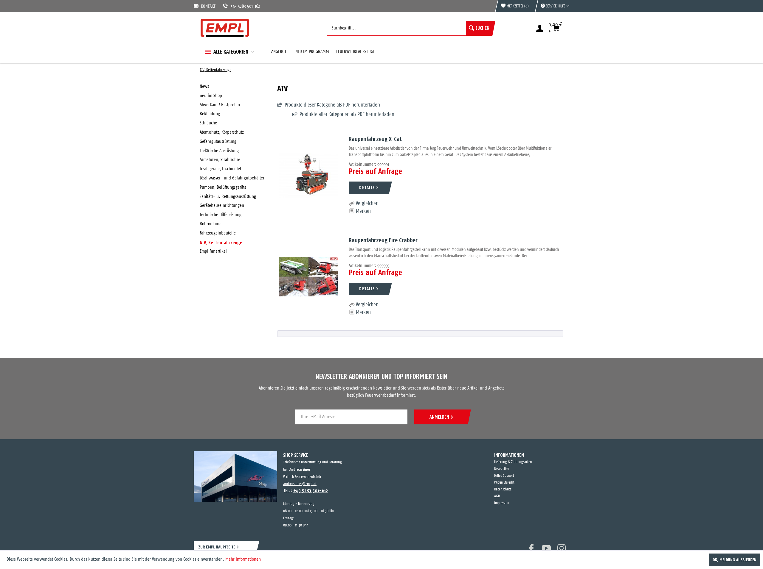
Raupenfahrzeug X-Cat (375, 138)
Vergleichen (367, 203)
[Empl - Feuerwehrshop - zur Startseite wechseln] (225, 28)
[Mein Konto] (539, 28)
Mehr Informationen (243, 559)
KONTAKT (207, 6)
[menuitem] (552, 6)
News (204, 86)
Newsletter (501, 468)
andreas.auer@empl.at (300, 484)
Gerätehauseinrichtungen (222, 205)
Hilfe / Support (504, 475)
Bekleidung (210, 114)
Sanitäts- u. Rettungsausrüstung (228, 196)
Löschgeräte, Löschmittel (220, 169)
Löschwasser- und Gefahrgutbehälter (232, 178)
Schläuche (208, 123)
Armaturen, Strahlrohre (220, 159)
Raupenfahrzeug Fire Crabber (383, 240)
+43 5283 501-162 (238, 6)
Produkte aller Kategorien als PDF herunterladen (332, 114)
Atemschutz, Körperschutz (222, 132)
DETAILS (367, 187)
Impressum (501, 503)
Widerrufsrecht (504, 482)
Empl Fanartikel (213, 251)
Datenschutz (502, 489)
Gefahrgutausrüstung (218, 141)
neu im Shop (211, 95)
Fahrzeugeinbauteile (218, 233)
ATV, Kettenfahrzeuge (221, 242)
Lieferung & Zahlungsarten (513, 462)
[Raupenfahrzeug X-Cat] (308, 175)
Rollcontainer (211, 224)
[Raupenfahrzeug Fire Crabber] (308, 277)
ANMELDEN (439, 417)
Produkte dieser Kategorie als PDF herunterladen (332, 105)
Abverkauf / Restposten (220, 105)
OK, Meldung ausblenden (734, 559)
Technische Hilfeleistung (220, 214)
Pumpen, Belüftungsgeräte (223, 187)
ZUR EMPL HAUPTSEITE (216, 546)
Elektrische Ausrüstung (219, 150)
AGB (497, 496)
